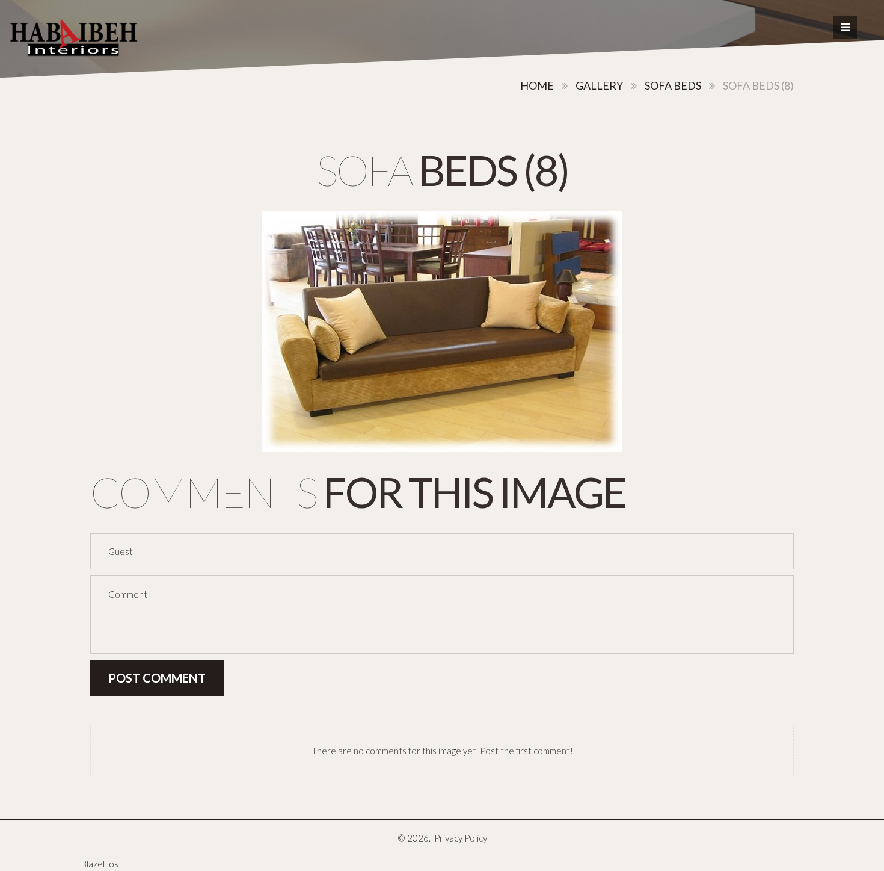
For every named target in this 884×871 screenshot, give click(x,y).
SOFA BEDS (673, 85)
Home (537, 85)
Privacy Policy (460, 837)
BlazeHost (101, 863)
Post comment (157, 678)
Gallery (599, 85)
